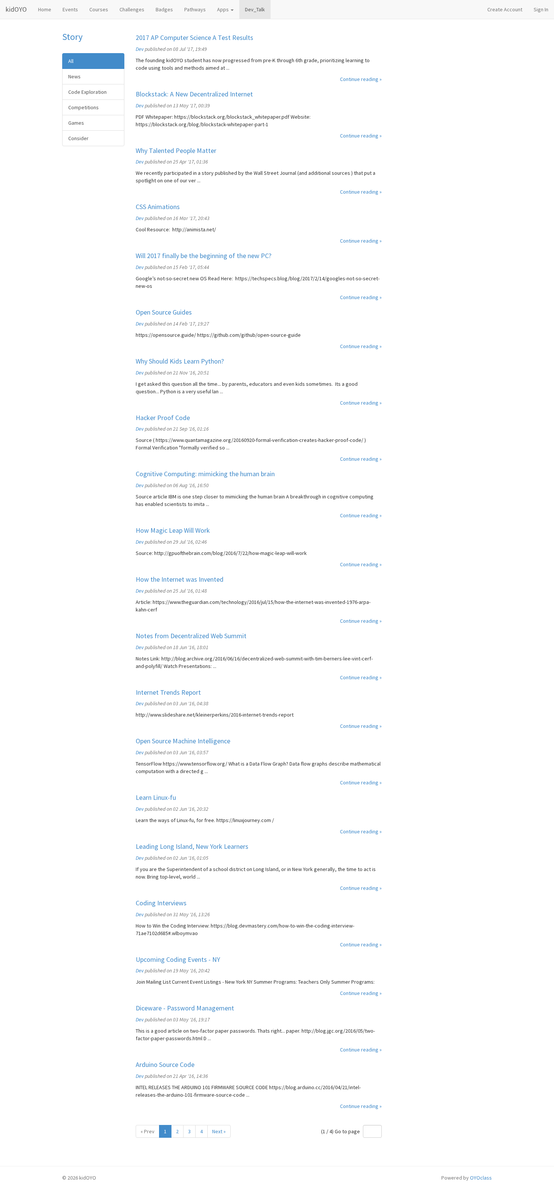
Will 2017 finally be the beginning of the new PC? (203, 255)
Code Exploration (87, 92)
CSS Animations (158, 206)
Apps (223, 9)
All (70, 61)
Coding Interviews (161, 903)
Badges (164, 9)
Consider (78, 138)
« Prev (148, 1131)
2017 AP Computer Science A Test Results (194, 37)
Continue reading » (361, 79)
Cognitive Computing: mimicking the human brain (205, 473)
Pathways (195, 9)
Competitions (83, 107)
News (74, 76)
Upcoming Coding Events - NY (178, 959)
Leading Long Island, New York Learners (192, 846)
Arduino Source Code (165, 1064)
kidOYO (16, 9)
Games (76, 122)
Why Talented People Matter (176, 150)
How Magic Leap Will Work (173, 530)
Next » (219, 1131)
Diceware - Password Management (185, 1008)
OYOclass (481, 1177)
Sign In (541, 9)
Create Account (504, 9)
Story (72, 37)
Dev (140, 49)
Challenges (131, 9)
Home (44, 9)
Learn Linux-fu (156, 797)
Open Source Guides (164, 312)
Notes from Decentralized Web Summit (191, 635)
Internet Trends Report (168, 692)
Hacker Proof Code (163, 417)
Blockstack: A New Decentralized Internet (194, 94)
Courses (98, 9)
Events (70, 9)
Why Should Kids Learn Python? (180, 361)
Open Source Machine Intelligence (183, 741)
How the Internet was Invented (179, 579)
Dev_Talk (255, 9)
